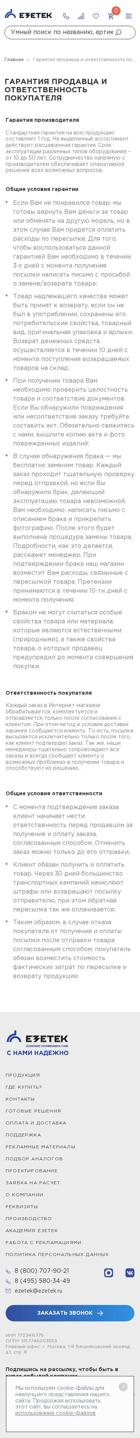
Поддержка (23, 1135)
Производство (29, 1219)
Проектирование (32, 1171)
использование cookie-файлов (55, 1413)
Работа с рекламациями (43, 1243)
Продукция (23, 1075)
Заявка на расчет (33, 1183)
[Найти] (121, 32)
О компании (24, 1195)
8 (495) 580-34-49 (42, 1281)
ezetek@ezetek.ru (38, 1291)
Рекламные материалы (40, 1147)
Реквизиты (22, 1207)
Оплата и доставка (36, 1123)
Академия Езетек (32, 1231)
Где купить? (24, 1087)
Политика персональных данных (57, 1255)
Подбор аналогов (34, 1159)
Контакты (20, 1099)
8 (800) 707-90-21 (42, 1271)
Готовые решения (33, 1111)
